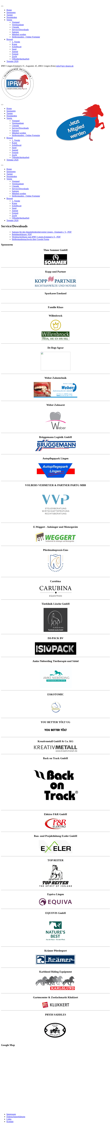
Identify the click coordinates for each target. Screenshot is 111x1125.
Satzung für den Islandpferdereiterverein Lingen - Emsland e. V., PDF (42, 232)
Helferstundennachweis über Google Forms (30, 239)
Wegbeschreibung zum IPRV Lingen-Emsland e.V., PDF (36, 237)
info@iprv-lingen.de (65, 66)
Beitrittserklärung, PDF (22, 234)
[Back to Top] (2, 2)
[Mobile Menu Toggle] (2, 6)
